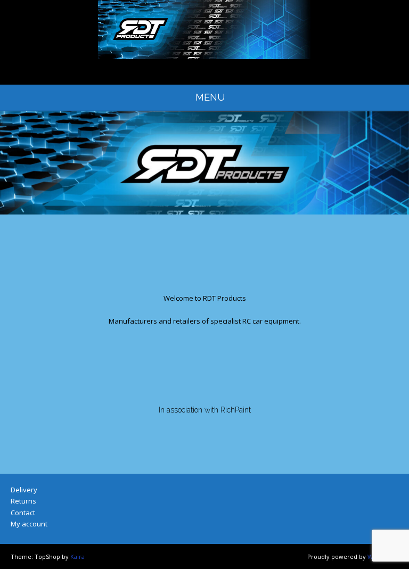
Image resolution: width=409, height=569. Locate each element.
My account (29, 524)
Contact (23, 512)
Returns (23, 501)
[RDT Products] (204, 29)
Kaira (77, 556)
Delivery (24, 489)
